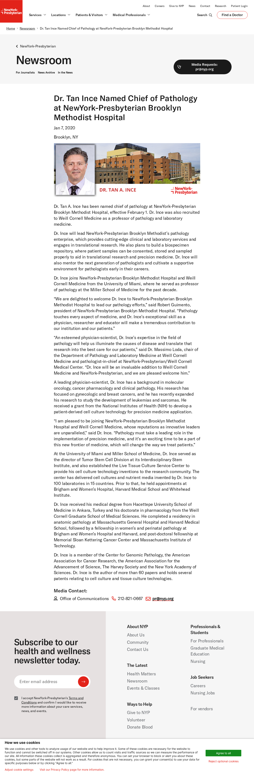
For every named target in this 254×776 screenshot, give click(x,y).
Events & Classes (143, 688)
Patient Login (239, 6)
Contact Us (137, 649)
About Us (135, 635)
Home (10, 28)
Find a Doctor (232, 16)
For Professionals (207, 641)
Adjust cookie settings (19, 769)
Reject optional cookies (224, 761)
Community (137, 642)
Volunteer (136, 720)
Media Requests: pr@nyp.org (204, 66)
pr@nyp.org (163, 598)
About (146, 6)
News (192, 6)
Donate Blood (140, 727)
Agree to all (223, 753)
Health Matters (141, 674)
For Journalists (25, 72)
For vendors (201, 708)
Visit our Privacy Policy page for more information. (72, 769)
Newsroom (27, 28)
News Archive (46, 72)
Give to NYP (176, 6)
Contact (205, 6)
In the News (65, 72)
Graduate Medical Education (207, 651)
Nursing (197, 661)
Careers (159, 6)
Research (220, 6)
